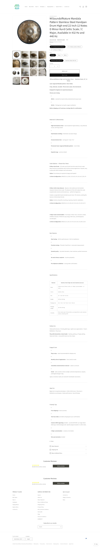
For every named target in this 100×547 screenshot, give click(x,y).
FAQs (39, 514)
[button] (42, 6)
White (65, 55)
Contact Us (15, 509)
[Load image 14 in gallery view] (16, 81)
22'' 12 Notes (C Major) (56, 49)
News (64, 499)
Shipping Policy (41, 504)
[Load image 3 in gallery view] (42, 55)
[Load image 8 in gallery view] (42, 63)
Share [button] (52, 441)
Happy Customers (67, 497)
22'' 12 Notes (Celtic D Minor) (74, 46)
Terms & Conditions (42, 516)
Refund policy (36, 543)
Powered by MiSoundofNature (27, 543)
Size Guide (40, 511)
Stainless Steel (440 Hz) (56, 60)
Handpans (15, 502)
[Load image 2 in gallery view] (34, 55)
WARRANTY (40, 519)
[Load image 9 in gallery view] (16, 72)
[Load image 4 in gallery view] (16, 63)
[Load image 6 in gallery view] (25, 63)
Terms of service (49, 543)
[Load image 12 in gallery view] (34, 72)
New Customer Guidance (43, 509)
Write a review (60, 466)
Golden (52, 55)
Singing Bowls (16, 504)
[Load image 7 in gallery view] (34, 63)
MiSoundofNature (18, 543)
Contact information (64, 543)
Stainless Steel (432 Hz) (70, 60)
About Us (40, 497)
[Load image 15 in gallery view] (25, 81)
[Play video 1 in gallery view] (25, 55)
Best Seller (15, 497)
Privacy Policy (41, 507)
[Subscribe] (60, 526)
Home (14, 495)
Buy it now (64, 75)
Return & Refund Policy (43, 502)
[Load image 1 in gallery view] (16, 55)
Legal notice (71, 543)
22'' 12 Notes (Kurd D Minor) (57, 46)
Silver (59, 55)
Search (39, 495)
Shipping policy (56, 543)
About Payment (41, 499)
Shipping (51, 41)
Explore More (15, 507)
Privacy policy (42, 543)
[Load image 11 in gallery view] (25, 72)
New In (14, 499)
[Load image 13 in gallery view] (42, 72)
